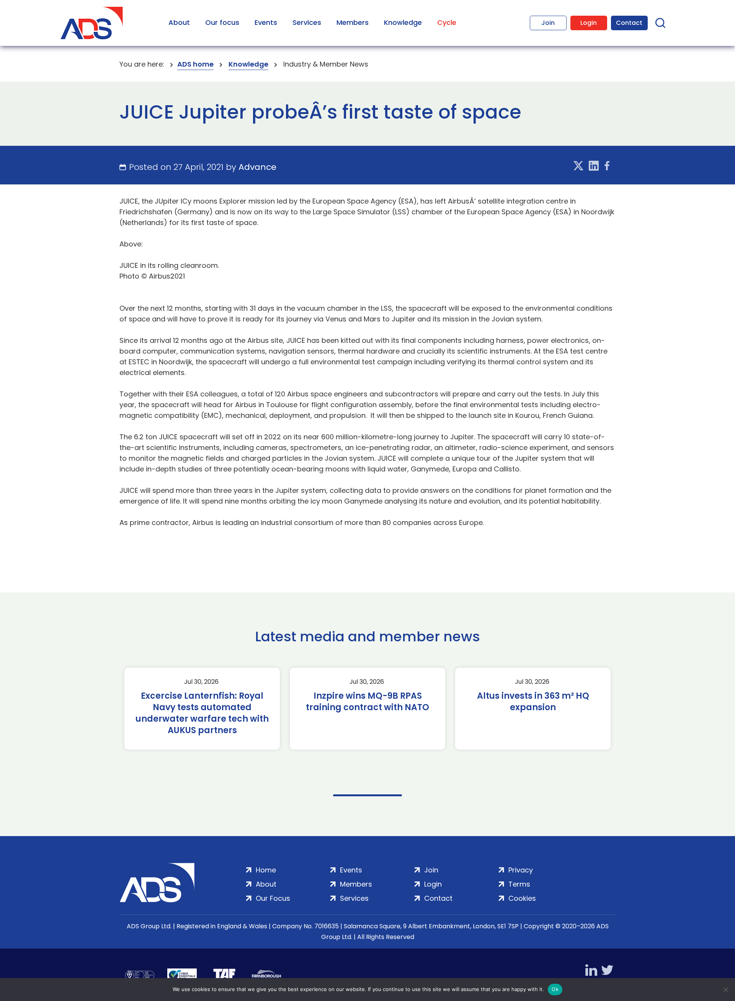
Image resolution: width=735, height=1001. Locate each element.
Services (306, 22)
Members (352, 22)
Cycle (446, 22)
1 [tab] (367, 795)
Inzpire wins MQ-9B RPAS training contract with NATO (367, 701)
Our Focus (273, 898)
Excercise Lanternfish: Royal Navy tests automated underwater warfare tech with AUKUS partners (202, 713)
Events (266, 22)
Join (548, 22)
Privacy (520, 870)
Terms (519, 884)
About (179, 22)
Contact (629, 22)
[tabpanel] (202, 709)
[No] (725, 989)
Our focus (222, 22)
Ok (555, 989)
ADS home (195, 64)
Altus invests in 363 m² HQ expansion (533, 701)
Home (266, 870)
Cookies (522, 898)
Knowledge (403, 22)
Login (588, 22)
